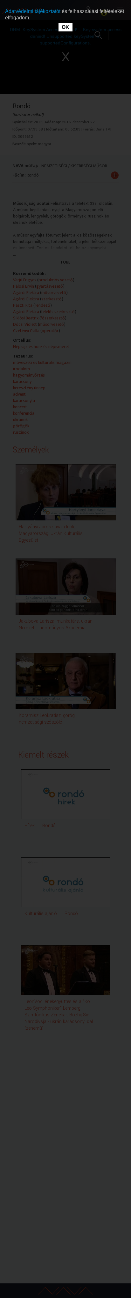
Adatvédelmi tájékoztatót (33, 11)
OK (65, 27)
